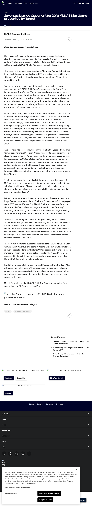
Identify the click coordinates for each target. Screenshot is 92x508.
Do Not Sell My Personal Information (17, 487)
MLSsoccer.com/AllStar (29, 286)
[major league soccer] (3, 464)
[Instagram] (16, 453)
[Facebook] (10, 453)
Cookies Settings (11, 493)
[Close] (76, 469)
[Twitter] (4, 453)
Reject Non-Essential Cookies (49, 493)
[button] (36, 3)
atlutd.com (60, 246)
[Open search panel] (74, 3)
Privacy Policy (30, 483)
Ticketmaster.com (35, 259)
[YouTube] (23, 453)
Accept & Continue (45, 500)
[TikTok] (29, 453)
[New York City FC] (4, 3)
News (7, 311)
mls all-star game (22, 311)
